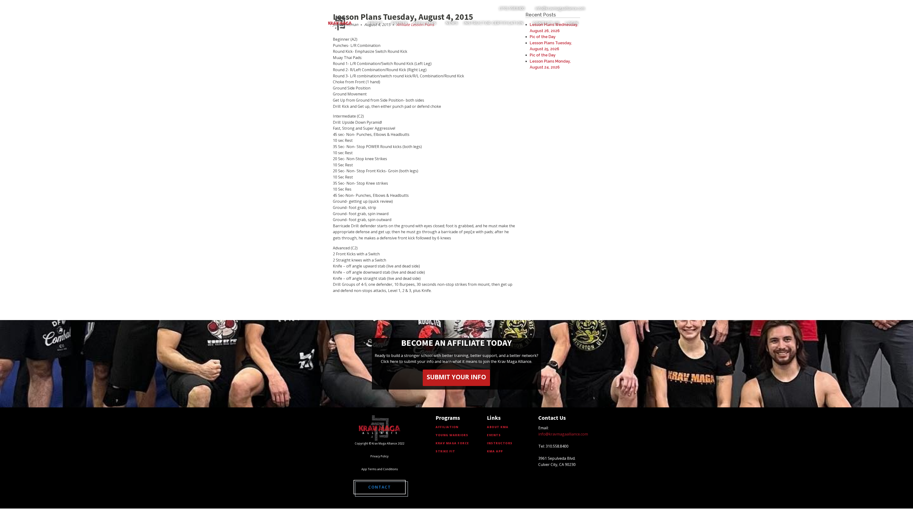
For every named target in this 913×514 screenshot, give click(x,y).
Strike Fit (445, 451)
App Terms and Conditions (379, 469)
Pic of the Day (543, 37)
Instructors (500, 443)
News (452, 23)
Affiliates (424, 23)
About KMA (498, 427)
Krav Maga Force (452, 443)
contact (379, 487)
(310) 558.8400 (512, 8)
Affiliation (447, 427)
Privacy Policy (379, 456)
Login (571, 23)
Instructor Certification (494, 23)
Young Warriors (452, 435)
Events (400, 23)
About (375, 23)
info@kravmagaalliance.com (560, 8)
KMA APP (495, 451)
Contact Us (546, 23)
